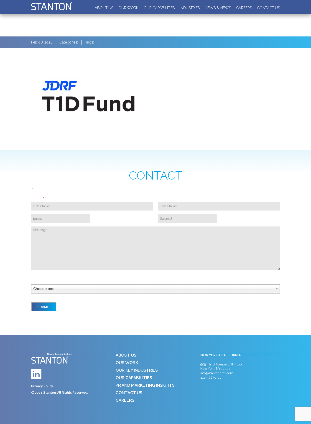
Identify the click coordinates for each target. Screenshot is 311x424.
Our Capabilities (159, 8)
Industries (190, 8)
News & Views (218, 8)
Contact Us (268, 8)
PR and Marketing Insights (145, 385)
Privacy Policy (42, 386)
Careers (244, 8)
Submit (43, 307)
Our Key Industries (137, 370)
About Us (104, 8)
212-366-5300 (211, 377)
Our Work (128, 8)
